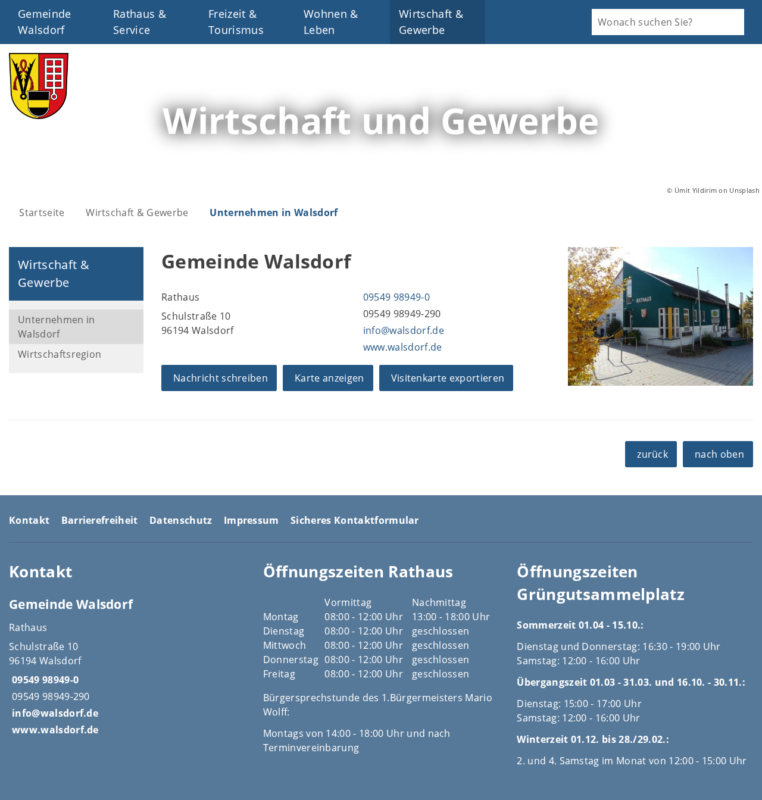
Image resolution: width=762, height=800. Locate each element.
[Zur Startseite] (38, 115)
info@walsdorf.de (402, 330)
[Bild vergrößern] (660, 316)
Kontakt (29, 520)
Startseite (41, 212)
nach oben (719, 454)
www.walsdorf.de (401, 347)
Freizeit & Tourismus (236, 22)
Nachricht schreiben (220, 378)
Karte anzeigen (329, 378)
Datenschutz (181, 520)
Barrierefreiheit (99, 520)
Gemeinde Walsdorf (44, 22)
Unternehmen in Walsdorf (274, 212)
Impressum (251, 520)
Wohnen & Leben (331, 22)
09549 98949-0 (395, 297)
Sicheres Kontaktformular (355, 520)
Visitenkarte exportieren (448, 378)
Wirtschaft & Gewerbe (431, 22)
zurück (652, 454)
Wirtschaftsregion (59, 354)
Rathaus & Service (139, 22)
